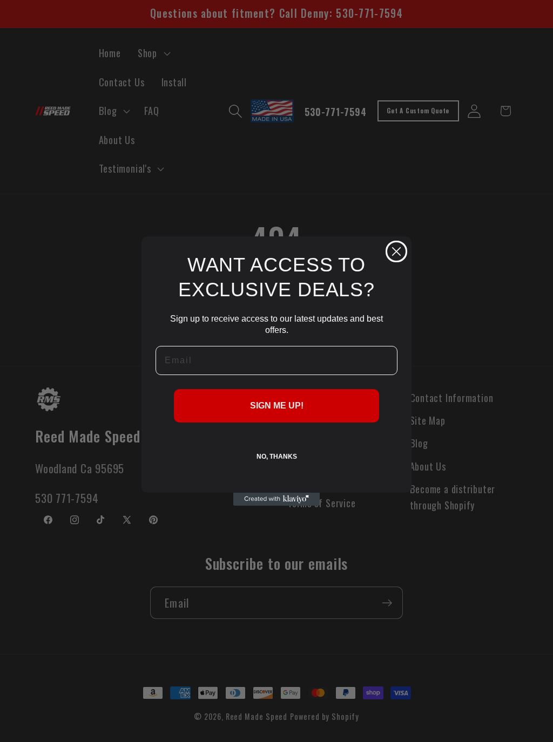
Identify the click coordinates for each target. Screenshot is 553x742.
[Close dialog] (396, 251)
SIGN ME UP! (277, 405)
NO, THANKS (277, 456)
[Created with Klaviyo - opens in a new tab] (276, 499)
